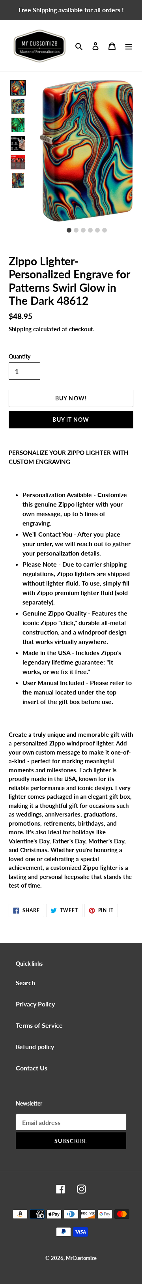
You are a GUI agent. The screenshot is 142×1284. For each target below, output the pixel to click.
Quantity (19, 356)
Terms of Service (39, 1025)
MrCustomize (81, 1258)
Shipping (20, 328)
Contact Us (31, 1068)
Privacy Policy (35, 1004)
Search (25, 982)
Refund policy (35, 1046)
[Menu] (128, 45)
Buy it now (70, 419)
